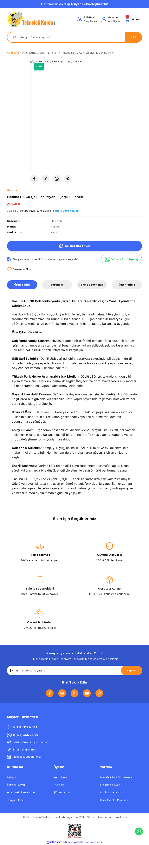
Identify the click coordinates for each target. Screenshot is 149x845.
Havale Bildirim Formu (21, 792)
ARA (133, 37)
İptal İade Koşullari (111, 792)
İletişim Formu (16, 784)
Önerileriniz (127, 284)
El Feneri (56, 220)
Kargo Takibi (15, 800)
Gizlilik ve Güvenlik (111, 784)
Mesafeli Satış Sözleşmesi (116, 777)
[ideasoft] (54, 842)
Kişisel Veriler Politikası (114, 800)
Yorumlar (57, 284)
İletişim (11, 777)
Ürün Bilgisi (22, 284)
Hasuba (55, 226)
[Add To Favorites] (19, 269)
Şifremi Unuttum (64, 792)
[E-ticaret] (74, 842)
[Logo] (31, 19)
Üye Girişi (59, 784)
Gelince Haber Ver (77, 245)
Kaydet (131, 670)
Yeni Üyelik (61, 777)
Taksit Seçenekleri (92, 284)
